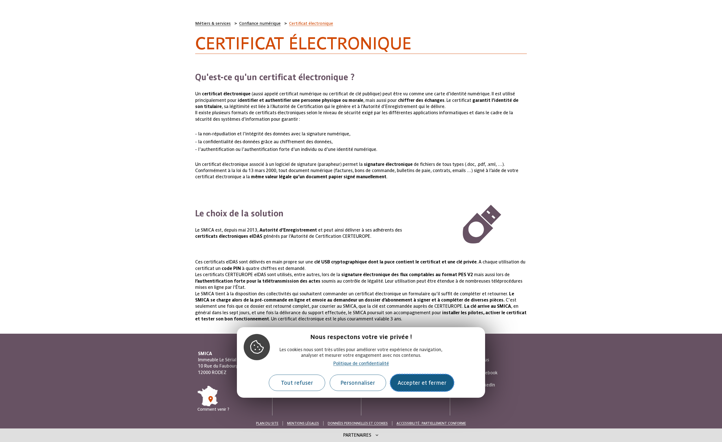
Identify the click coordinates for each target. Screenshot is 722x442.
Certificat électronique (311, 23)
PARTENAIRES (357, 435)
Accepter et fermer (422, 383)
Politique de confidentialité (361, 363)
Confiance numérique (260, 23)
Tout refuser (297, 383)
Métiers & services (213, 23)
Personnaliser (357, 383)
